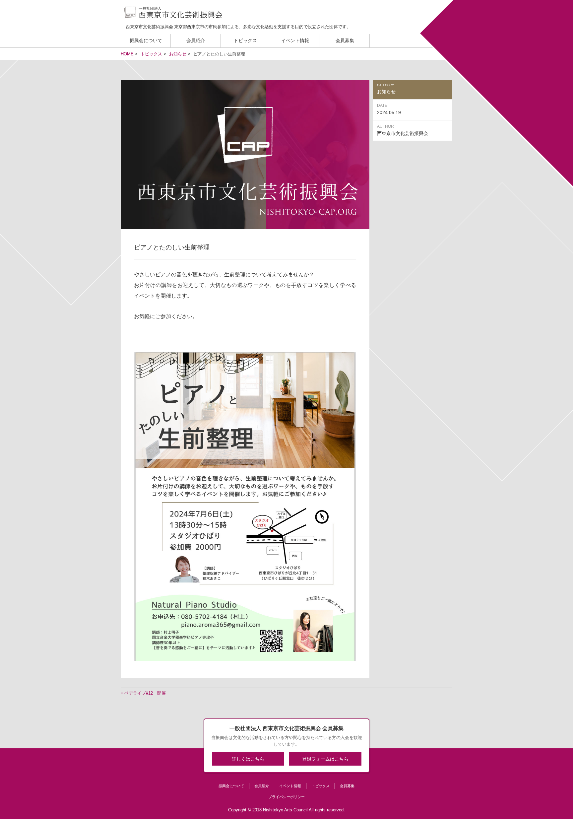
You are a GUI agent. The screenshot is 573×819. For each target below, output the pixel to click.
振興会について (146, 40)
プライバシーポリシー (286, 797)
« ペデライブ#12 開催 (143, 693)
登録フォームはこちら (325, 759)
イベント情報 (295, 40)
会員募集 (345, 40)
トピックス (245, 40)
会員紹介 (195, 40)
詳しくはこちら (248, 759)
